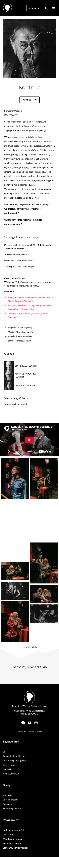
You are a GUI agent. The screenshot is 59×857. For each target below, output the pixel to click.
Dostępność (9, 834)
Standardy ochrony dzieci (15, 847)
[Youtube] (29, 723)
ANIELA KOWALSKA (25, 385)
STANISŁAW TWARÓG (26, 365)
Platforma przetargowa (14, 760)
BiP (4, 751)
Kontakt (7, 769)
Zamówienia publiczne (14, 756)
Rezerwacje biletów (12, 808)
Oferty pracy (9, 764)
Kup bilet (7, 795)
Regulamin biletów (12, 843)
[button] (53, 8)
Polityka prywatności (13, 830)
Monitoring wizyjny (12, 838)
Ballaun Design (36, 731)
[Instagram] (36, 723)
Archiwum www (11, 773)
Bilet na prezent (10, 799)
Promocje (7, 804)
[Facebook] (23, 723)
